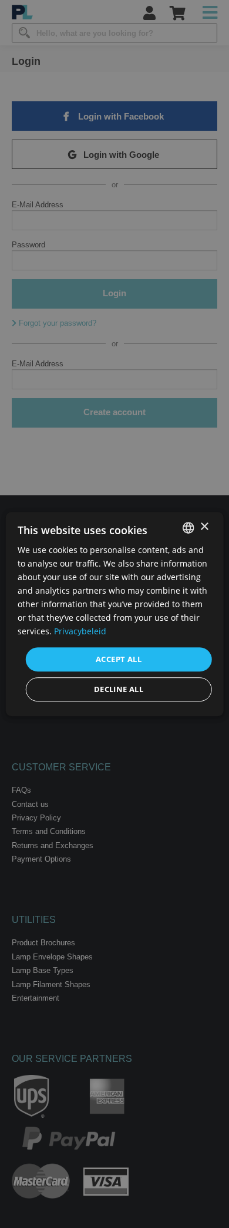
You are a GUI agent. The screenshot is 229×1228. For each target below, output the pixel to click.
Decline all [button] (118, 689)
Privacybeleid (80, 631)
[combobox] (188, 528)
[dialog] (115, 614)
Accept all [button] (119, 659)
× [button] (204, 526)
